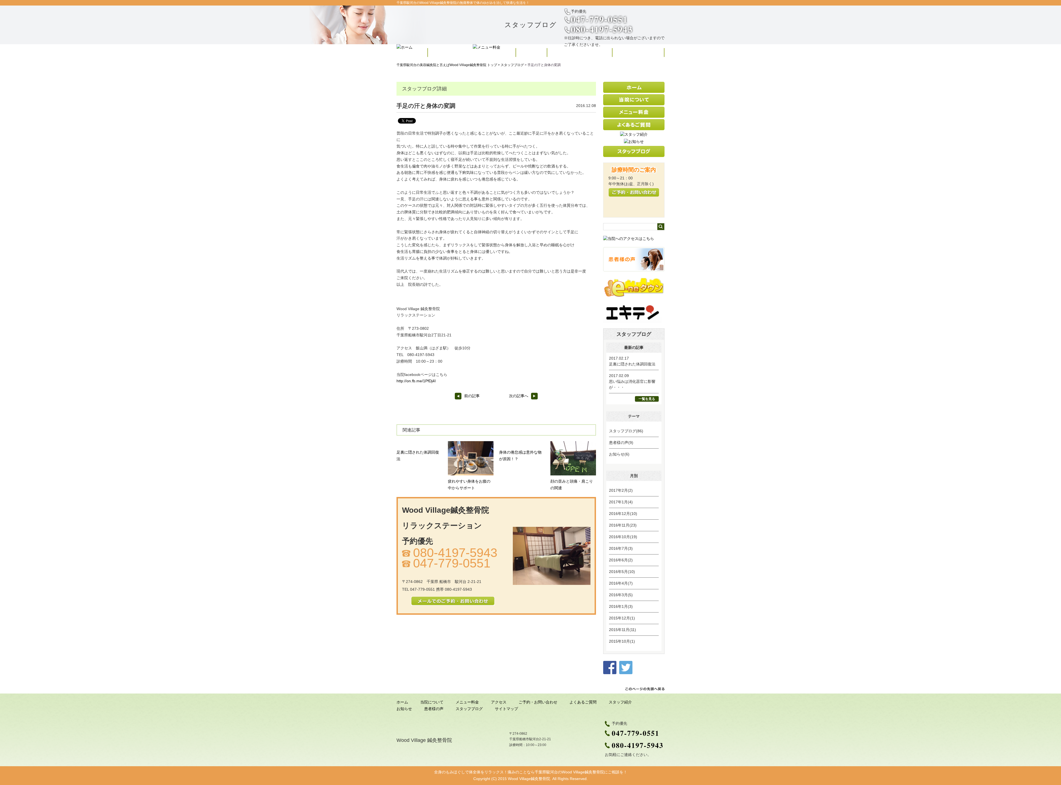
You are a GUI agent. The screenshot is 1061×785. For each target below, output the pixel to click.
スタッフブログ (512, 65)
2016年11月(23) (623, 525)
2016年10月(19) (623, 537)
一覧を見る (647, 399)
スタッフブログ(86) (626, 431)
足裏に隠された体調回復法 (632, 364)
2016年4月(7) (621, 583)
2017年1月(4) (621, 502)
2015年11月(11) (622, 629)
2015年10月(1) (622, 641)
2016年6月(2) (621, 560)
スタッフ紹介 (620, 702)
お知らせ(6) (619, 454)
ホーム (402, 702)
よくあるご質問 (583, 702)
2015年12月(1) (622, 618)
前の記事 (472, 396)
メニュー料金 (467, 702)
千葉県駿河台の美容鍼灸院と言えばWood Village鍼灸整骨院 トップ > (448, 65)
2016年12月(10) (623, 513)
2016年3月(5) (621, 595)
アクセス (498, 702)
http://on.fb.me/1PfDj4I (416, 381)
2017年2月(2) (621, 490)
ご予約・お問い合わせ (538, 702)
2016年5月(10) (622, 571)
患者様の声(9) (621, 442)
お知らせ (404, 708)
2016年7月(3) (621, 548)
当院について (431, 702)
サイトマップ (506, 708)
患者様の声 (433, 708)
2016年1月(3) (621, 606)
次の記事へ (518, 396)
